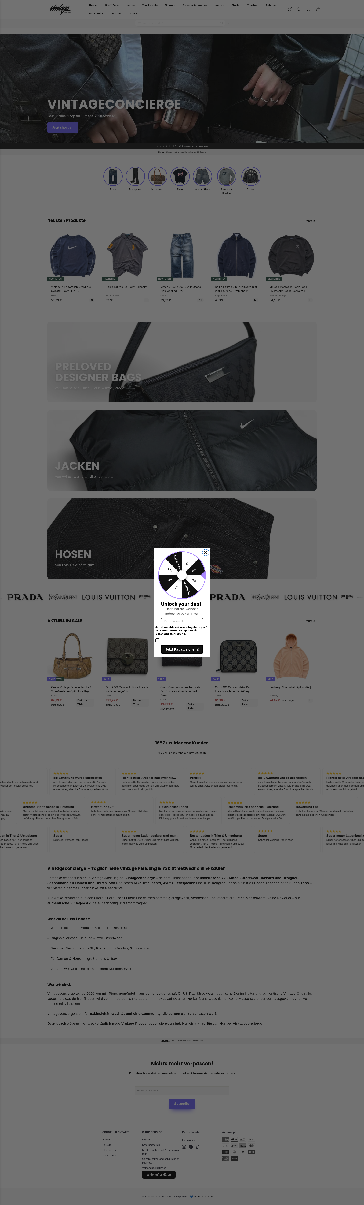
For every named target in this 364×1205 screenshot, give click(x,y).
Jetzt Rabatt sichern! (182, 649)
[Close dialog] (205, 552)
